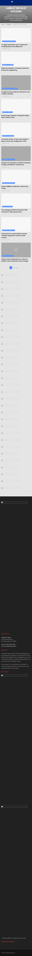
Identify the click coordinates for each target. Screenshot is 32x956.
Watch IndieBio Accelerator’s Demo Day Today (14, 187)
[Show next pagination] (21, 267)
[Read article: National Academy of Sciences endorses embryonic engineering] (16, 59)
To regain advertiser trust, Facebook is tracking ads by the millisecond (14, 46)
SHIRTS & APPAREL (7, 112)
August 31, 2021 (5, 143)
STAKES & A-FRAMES (8, 135)
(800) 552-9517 (11, 646)
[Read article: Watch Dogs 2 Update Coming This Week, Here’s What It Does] (16, 106)
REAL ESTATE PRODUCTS (9, 41)
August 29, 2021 (6, 190)
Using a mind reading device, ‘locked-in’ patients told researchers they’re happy (14, 260)
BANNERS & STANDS (8, 64)
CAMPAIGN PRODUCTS (8, 159)
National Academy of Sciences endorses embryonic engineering (15, 69)
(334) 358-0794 (10, 644)
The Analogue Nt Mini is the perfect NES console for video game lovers (14, 211)
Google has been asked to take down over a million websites (15, 93)
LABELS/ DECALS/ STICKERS (20, 24)
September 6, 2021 (6, 49)
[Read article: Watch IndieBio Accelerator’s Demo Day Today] (16, 177)
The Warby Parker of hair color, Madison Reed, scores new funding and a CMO (14, 140)
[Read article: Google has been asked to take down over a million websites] (16, 82)
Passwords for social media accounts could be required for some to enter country (14, 236)
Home (2, 24)
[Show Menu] (2, 3)
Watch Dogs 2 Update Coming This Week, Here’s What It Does (15, 116)
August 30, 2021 (6, 167)
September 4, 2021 (6, 96)
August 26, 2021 (6, 239)
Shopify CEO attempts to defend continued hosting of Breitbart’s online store (15, 164)
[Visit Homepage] (17, 3)
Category (8, 24)
